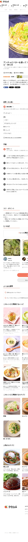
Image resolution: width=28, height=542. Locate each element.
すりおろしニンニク (10, 123)
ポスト (12, 87)
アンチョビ (6, 113)
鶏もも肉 (6, 466)
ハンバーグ (6, 491)
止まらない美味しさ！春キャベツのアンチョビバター (11, 326)
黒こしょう (6, 130)
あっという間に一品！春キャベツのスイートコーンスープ (11, 354)
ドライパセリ (7, 133)
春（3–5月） (7, 439)
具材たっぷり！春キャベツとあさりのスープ (11, 383)
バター (6, 120)
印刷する (18, 87)
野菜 (4, 416)
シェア (6, 87)
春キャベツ (6, 126)
